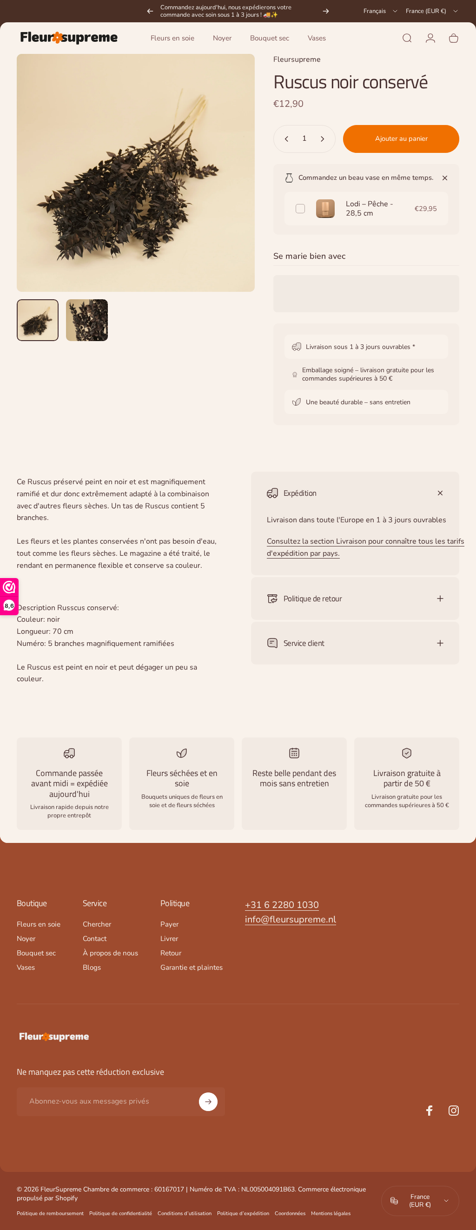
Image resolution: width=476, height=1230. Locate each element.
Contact (94, 938)
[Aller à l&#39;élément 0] (38, 320)
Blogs (92, 967)
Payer (169, 924)
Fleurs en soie (38, 924)
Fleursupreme (297, 59)
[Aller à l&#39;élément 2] (87, 320)
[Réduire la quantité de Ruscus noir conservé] (284, 138)
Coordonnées (290, 1213)
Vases (26, 967)
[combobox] (381, 11)
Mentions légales (330, 1213)
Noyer (26, 938)
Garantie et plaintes (191, 967)
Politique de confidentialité (120, 1213)
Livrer (169, 938)
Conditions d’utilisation (185, 1213)
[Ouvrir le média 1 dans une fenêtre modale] (136, 173)
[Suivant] (326, 11)
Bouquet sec (36, 953)
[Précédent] (150, 11)
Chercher (97, 924)
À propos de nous (110, 953)
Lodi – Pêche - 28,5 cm (369, 208)
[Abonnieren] (208, 1101)
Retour (170, 953)
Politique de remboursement (50, 1213)
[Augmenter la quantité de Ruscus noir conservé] (324, 138)
